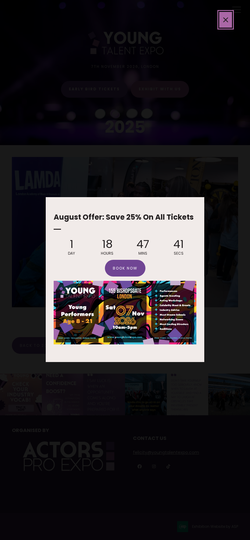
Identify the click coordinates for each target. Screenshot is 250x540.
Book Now (125, 268)
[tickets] (125, 343)
